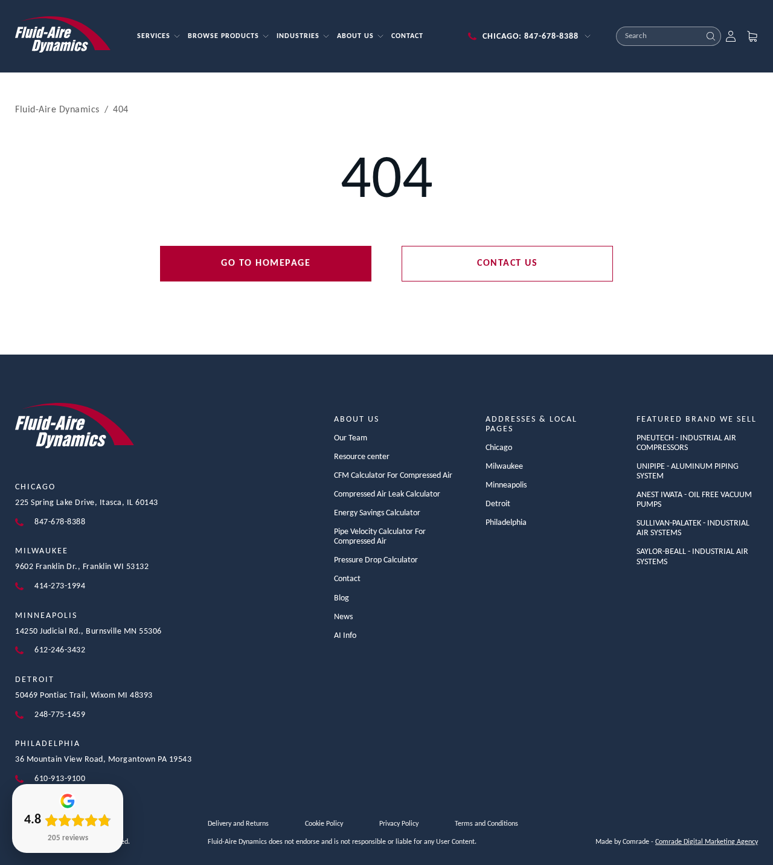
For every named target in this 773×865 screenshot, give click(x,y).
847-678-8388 (59, 522)
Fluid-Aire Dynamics (57, 110)
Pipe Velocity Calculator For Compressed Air (380, 536)
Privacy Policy (399, 824)
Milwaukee (41, 551)
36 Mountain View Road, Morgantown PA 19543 (103, 759)
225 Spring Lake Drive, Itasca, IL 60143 (86, 502)
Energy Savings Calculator (377, 513)
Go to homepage (265, 263)
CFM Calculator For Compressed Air (393, 475)
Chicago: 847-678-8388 (531, 36)
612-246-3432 (59, 650)
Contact (347, 579)
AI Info (345, 635)
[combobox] (659, 36)
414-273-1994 (59, 586)
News (343, 617)
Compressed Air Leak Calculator (387, 494)
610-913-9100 (59, 778)
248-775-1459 (59, 714)
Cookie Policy (324, 824)
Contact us (507, 263)
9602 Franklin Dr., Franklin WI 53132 (82, 566)
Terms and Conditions (486, 824)
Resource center (362, 456)
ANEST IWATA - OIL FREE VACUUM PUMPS (694, 499)
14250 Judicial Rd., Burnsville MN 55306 (88, 631)
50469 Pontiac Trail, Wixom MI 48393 (84, 695)
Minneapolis (46, 615)
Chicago (35, 487)
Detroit (34, 679)
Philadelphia (47, 743)
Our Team (350, 438)
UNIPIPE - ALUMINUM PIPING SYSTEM (688, 471)
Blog (341, 598)
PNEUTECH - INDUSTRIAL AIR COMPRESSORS (686, 443)
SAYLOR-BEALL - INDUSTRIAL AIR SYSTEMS (692, 556)
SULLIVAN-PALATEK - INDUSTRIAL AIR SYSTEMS (693, 528)
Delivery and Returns (238, 824)
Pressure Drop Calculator (376, 560)
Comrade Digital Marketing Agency (706, 842)
